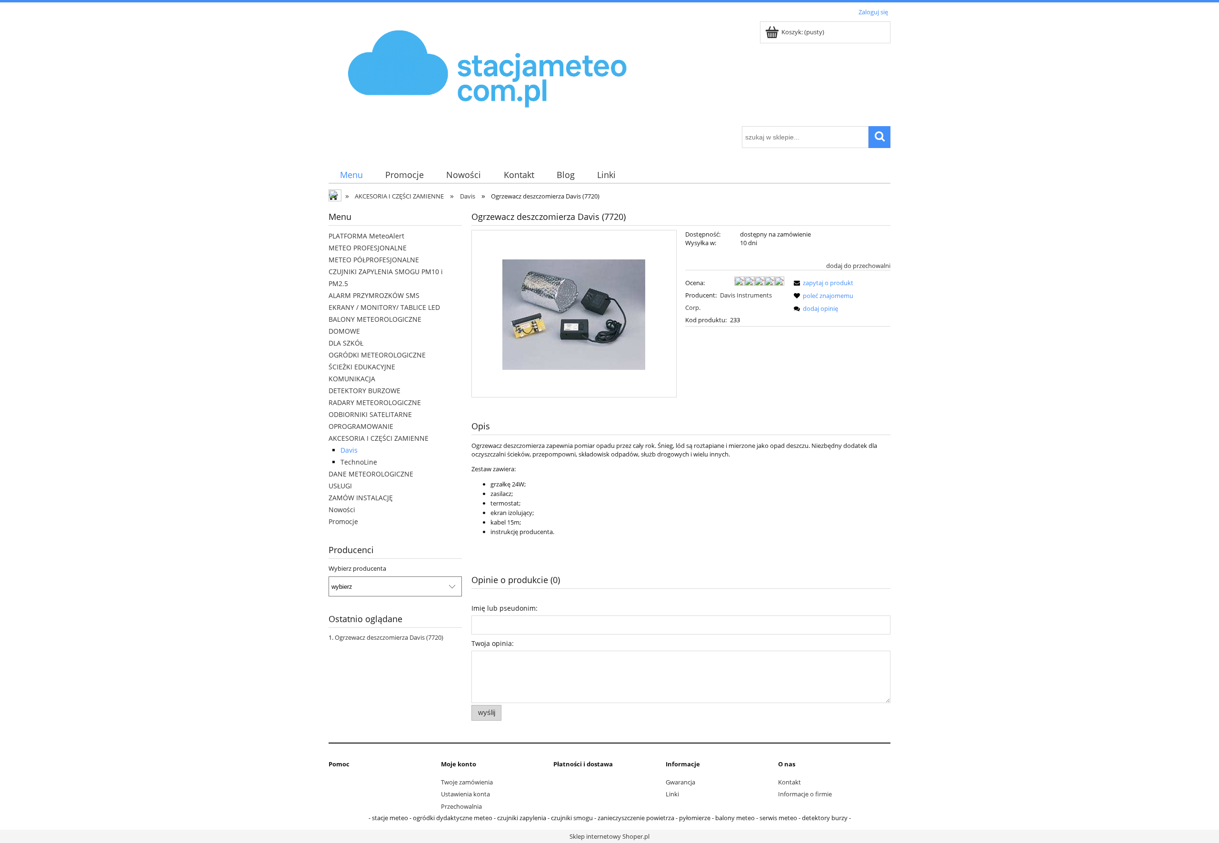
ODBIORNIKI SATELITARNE (370, 414)
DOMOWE (344, 331)
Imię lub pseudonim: (504, 608)
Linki (672, 794)
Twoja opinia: (492, 643)
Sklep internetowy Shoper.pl (609, 836)
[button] (821, 282)
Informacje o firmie (805, 794)
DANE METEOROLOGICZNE (371, 473)
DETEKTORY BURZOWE (364, 390)
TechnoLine (358, 461)
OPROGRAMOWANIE (361, 426)
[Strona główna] (488, 72)
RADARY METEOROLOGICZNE (375, 402)
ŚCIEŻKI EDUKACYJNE (362, 366)
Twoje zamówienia (467, 782)
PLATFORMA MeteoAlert (366, 235)
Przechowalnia (461, 806)
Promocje (343, 521)
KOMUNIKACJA (352, 378)
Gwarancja (680, 782)
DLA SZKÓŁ (346, 342)
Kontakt (789, 782)
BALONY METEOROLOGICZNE (375, 319)
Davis (349, 450)
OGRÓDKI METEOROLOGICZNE (377, 354)
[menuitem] (351, 175)
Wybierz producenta (357, 568)
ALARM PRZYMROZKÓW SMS (374, 295)
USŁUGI (340, 485)
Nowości (342, 509)
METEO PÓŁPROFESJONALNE (374, 259)
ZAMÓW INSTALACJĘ (361, 497)
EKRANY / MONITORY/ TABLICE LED (384, 307)
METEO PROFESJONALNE (368, 247)
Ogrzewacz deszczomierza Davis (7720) (389, 637)
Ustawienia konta (465, 794)
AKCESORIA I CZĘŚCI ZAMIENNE (379, 438)
